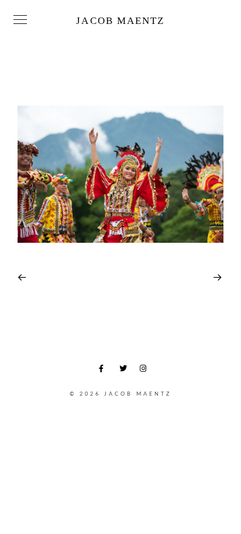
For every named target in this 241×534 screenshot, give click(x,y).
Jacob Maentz (120, 20)
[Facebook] (105, 370)
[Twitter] (125, 370)
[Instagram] (146, 370)
